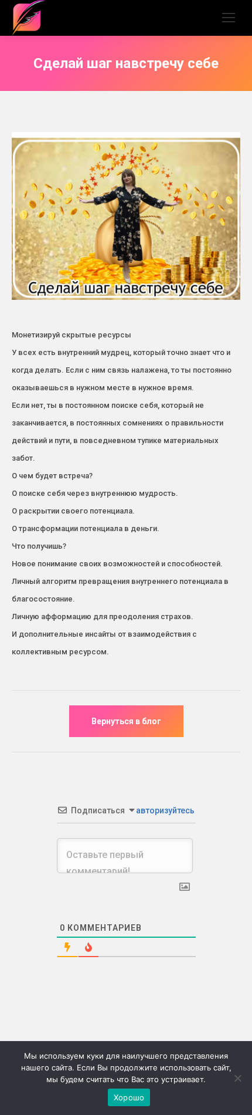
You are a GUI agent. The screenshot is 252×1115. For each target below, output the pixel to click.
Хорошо (129, 1097)
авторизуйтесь (164, 810)
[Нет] (237, 1078)
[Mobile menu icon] (228, 17)
